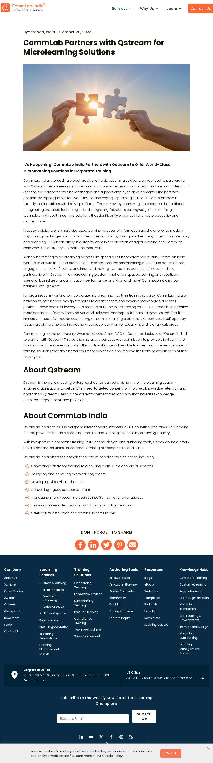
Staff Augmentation (54, 627)
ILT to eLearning (53, 590)
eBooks (149, 584)
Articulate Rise (119, 578)
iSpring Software (121, 611)
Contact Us (200, 8)
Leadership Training (88, 594)
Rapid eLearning (50, 620)
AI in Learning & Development (191, 618)
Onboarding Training (83, 585)
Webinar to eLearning (50, 598)
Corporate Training (193, 578)
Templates (152, 598)
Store (8, 625)
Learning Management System (49, 649)
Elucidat (115, 604)
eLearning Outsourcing (189, 635)
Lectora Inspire (120, 618)
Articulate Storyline (123, 584)
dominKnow (117, 598)
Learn (171, 8)
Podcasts (151, 604)
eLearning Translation (188, 606)
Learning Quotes (156, 625)
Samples (10, 584)
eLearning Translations (48, 636)
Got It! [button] (171, 753)
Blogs (148, 578)
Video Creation (53, 607)
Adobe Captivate (121, 591)
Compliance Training (83, 621)
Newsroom (12, 618)
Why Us (147, 8)
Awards (9, 598)
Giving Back (12, 611)
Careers (10, 604)
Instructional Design (194, 627)
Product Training (86, 612)
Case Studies (13, 591)
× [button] (208, 748)
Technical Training (87, 630)
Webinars (151, 591)
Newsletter (152, 618)
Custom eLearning (52, 583)
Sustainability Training (83, 603)
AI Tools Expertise (55, 613)
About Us (10, 578)
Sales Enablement (87, 636)
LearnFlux (151, 611)
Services (120, 8)
